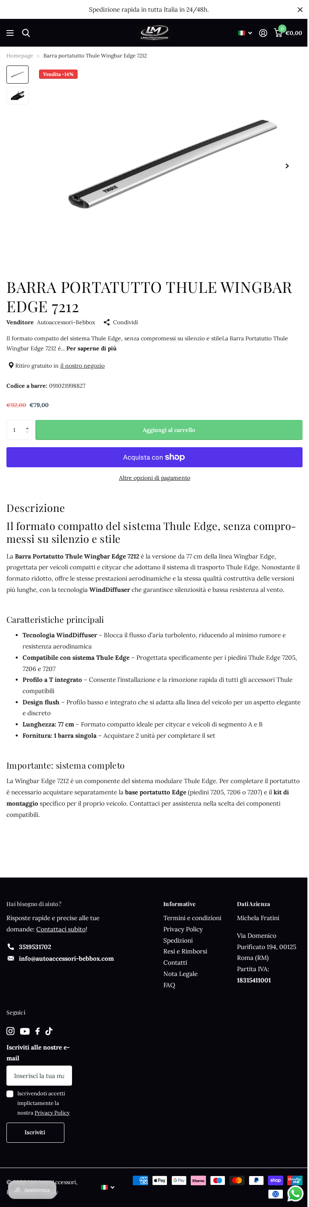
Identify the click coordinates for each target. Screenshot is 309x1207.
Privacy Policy (183, 929)
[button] (29, 423)
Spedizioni (178, 940)
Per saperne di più (91, 348)
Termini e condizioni (192, 918)
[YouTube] (25, 1031)
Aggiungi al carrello (169, 430)
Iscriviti (36, 1132)
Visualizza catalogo (11, 33)
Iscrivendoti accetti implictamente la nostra (43, 1103)
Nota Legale (180, 974)
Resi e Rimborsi (185, 951)
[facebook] (37, 1031)
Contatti (175, 962)
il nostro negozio (82, 365)
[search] (26, 33)
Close (300, 9)
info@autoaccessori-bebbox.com (66, 958)
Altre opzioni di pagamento (154, 477)
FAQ (169, 985)
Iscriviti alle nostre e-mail (38, 1052)
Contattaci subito (61, 929)
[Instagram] (10, 1031)
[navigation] (17, 74)
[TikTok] (48, 1031)
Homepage (19, 55)
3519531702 (35, 947)
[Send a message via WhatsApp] (295, 1193)
